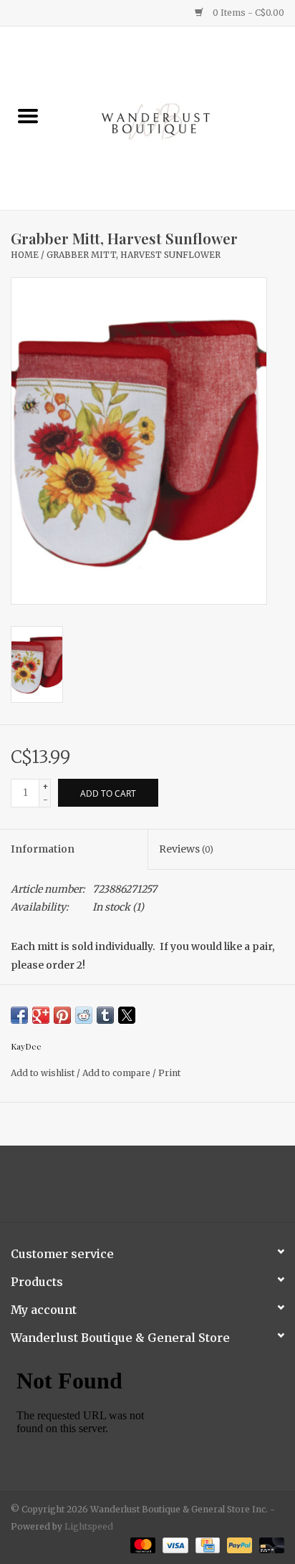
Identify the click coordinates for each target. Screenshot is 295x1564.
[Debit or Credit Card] (269, 1544)
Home (25, 254)
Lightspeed (88, 1526)
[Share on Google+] (40, 1015)
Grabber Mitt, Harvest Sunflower (134, 254)
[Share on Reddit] (83, 1015)
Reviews (186, 849)
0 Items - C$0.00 (247, 12)
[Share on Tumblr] (105, 1015)
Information (42, 849)
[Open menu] (28, 115)
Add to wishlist (44, 1073)
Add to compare (117, 1073)
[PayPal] (238, 1544)
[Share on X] (126, 1015)
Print (169, 1073)
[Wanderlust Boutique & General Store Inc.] (175, 117)
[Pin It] (62, 1015)
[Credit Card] (206, 1544)
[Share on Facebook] (19, 1015)
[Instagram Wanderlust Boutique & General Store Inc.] (160, 1189)
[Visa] (174, 1544)
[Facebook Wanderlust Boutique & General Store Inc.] (135, 1189)
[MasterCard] (141, 1544)
